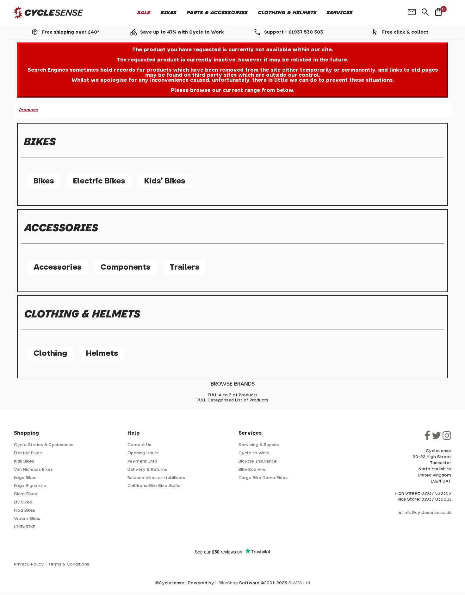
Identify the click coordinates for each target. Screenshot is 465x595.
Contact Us (139, 445)
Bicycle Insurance (258, 461)
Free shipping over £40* (70, 32)
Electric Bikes (99, 181)
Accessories (58, 267)
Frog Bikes (24, 511)
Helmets (102, 353)
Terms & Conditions (68, 564)
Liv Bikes (23, 502)
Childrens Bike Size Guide (154, 486)
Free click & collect (405, 32)
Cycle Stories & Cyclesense (44, 445)
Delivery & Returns (147, 470)
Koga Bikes (25, 478)
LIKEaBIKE (24, 527)
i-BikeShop (226, 583)
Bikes (168, 12)
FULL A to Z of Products (232, 395)
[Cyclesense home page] (49, 12)
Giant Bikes (25, 494)
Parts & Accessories (217, 12)
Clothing (50, 353)
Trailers (185, 267)
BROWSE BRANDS (233, 384)
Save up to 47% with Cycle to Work (182, 32)
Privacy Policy (29, 564)
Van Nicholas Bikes (33, 470)
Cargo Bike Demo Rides (263, 478)
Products (28, 110)
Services (340, 12)
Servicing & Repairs (259, 445)
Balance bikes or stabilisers (156, 478)
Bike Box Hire (252, 470)
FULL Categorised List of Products (232, 400)
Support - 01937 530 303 (293, 32)
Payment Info (142, 461)
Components (126, 267)
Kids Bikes (24, 461)
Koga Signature (30, 486)
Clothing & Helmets (287, 12)
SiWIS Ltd (299, 583)
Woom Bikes (27, 519)
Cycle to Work (254, 453)
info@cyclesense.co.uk (427, 513)
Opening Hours (142, 453)
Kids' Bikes (164, 181)
